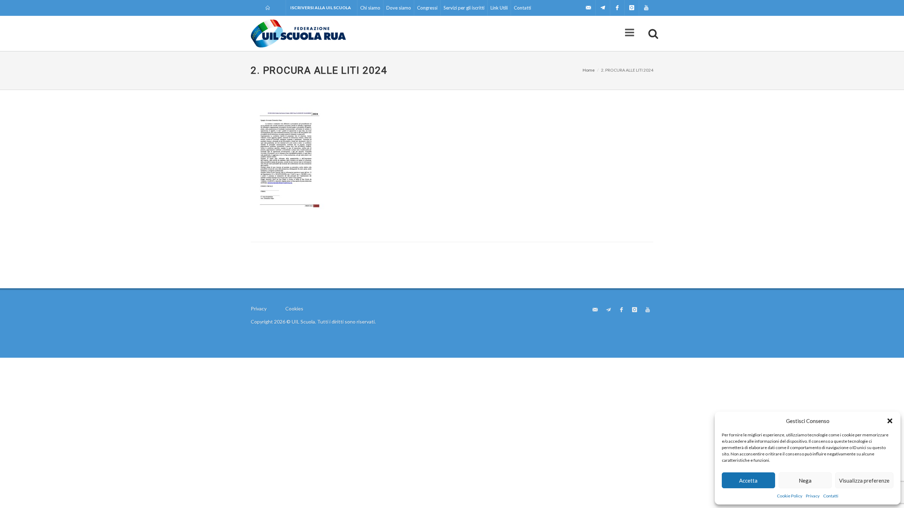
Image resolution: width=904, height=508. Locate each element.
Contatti (830, 495)
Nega (805, 480)
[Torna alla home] (268, 8)
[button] (889, 420)
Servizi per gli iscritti (464, 8)
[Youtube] (646, 8)
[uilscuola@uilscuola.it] (588, 8)
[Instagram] (632, 8)
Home (589, 70)
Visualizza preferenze (864, 480)
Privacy (813, 495)
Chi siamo (370, 8)
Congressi (427, 8)
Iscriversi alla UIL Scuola (320, 7)
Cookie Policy (789, 495)
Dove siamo (398, 8)
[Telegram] (603, 8)
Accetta (748, 480)
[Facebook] (617, 8)
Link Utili (499, 8)
